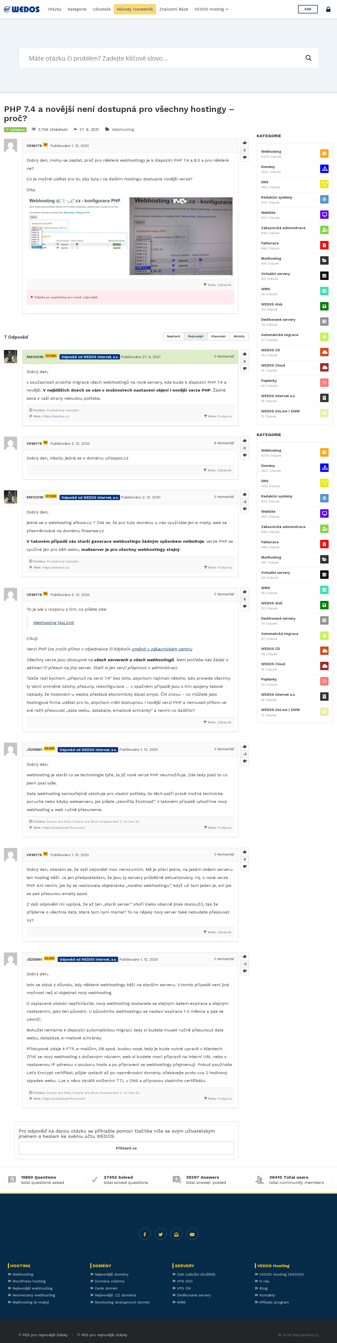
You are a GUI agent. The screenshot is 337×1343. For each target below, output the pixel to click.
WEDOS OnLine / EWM (280, 411)
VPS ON (183, 1288)
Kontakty (266, 1295)
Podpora (224, 416)
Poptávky (269, 381)
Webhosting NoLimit (53, 622)
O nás (263, 1281)
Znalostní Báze (173, 9)
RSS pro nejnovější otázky (104, 1335)
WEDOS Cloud (273, 365)
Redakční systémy (276, 197)
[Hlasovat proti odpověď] (245, 369)
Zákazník (224, 285)
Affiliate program (273, 1302)
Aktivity (239, 336)
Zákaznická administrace (283, 228)
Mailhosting (271, 258)
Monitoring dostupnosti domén (121, 1302)
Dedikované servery (278, 320)
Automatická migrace (279, 335)
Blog (262, 1288)
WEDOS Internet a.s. (278, 396)
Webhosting (123, 129)
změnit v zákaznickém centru (162, 648)
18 (45, 144)
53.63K (49, 748)
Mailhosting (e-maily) (30, 1302)
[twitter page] (161, 1234)
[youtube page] (192, 1234)
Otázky (54, 9)
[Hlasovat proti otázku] (245, 157)
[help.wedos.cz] (21, 9)
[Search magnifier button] (308, 58)
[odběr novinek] (176, 1234)
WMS (265, 289)
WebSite (268, 213)
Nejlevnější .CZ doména (114, 1295)
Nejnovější (196, 336)
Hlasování (218, 336)
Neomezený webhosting (33, 1295)
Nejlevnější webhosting (31, 1288)
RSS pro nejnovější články (45, 1335)
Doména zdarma (108, 1281)
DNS (265, 182)
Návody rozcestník (135, 9)
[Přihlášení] (328, 10)
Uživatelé (102, 9)
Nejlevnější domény (110, 1274)
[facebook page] (145, 1234)
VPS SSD (184, 1281)
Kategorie (77, 9)
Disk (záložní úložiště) (195, 1274)
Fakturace (270, 243)
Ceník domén (105, 1288)
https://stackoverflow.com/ (64, 827)
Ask (307, 9)
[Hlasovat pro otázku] (245, 143)
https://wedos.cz (56, 416)
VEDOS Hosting (210, 9)
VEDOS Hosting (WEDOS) (281, 1274)
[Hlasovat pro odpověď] (245, 354)
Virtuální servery (275, 274)
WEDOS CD (270, 350)
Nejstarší (173, 336)
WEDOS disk (272, 304)
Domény (268, 167)
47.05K (51, 356)
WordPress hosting (28, 1281)
